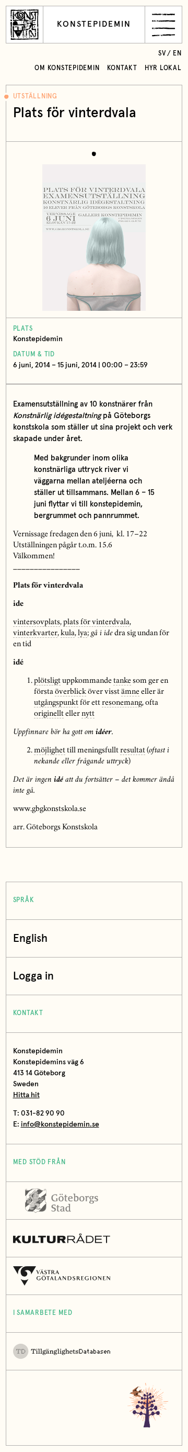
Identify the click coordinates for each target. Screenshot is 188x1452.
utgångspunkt (56, 703)
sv (162, 53)
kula (68, 633)
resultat (132, 751)
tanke (122, 681)
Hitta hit (26, 1095)
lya (82, 633)
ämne (130, 692)
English (30, 938)
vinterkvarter (35, 633)
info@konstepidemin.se (60, 1124)
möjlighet (49, 751)
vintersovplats (36, 622)
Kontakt (122, 68)
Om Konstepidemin (66, 68)
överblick (70, 692)
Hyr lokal (163, 68)
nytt (88, 714)
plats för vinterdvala (96, 622)
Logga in (33, 976)
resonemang (122, 703)
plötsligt (47, 681)
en (177, 53)
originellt (49, 714)
